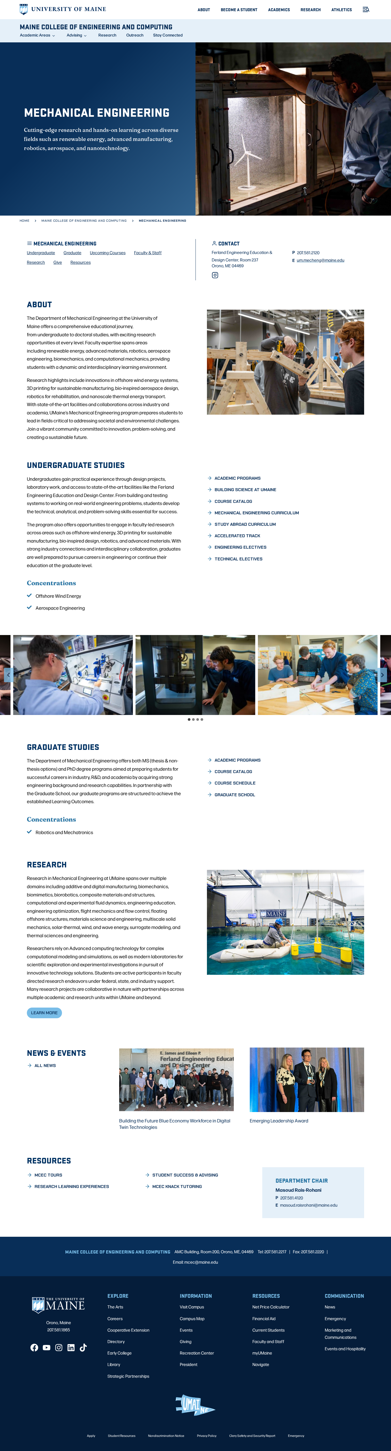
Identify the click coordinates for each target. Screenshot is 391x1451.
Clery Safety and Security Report (252, 1435)
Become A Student (239, 9)
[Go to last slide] (9, 675)
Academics (279, 9)
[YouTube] (47, 1348)
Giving (186, 1341)
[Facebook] (34, 1348)
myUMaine (262, 1353)
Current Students (268, 1330)
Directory (116, 1341)
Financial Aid (264, 1318)
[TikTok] (83, 1348)
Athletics (341, 9)
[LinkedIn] (71, 1348)
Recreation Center (197, 1353)
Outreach (134, 35)
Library (113, 1364)
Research (311, 9)
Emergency (335, 1318)
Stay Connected (168, 35)
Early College (119, 1353)
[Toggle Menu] (364, 9)
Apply (91, 1435)
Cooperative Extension (128, 1330)
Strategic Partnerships (128, 1376)
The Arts (115, 1306)
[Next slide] (382, 675)
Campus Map (192, 1318)
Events (186, 1330)
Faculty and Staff (268, 1341)
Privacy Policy (207, 1435)
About (204, 9)
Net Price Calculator (271, 1306)
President (188, 1364)
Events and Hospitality (345, 1348)
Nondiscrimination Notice (166, 1435)
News (330, 1306)
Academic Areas (35, 35)
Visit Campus (192, 1306)
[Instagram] (215, 275)
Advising (74, 35)
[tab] (189, 719)
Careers (115, 1318)
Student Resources (121, 1435)
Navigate (260, 1364)
